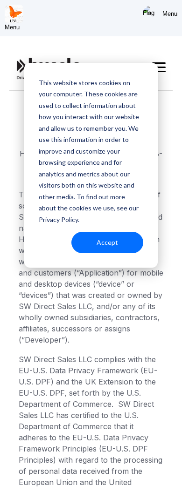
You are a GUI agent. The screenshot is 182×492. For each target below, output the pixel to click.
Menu (169, 13)
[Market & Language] (150, 14)
